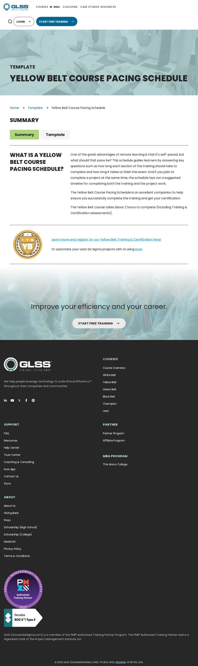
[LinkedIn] (5, 400)
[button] (10, 21)
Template (35, 108)
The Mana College (115, 464)
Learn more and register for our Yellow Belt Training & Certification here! (106, 239)
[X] (19, 400)
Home (14, 108)
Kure (138, 249)
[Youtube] (12, 400)
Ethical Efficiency (77, 381)
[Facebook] (26, 400)
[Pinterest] (33, 400)
